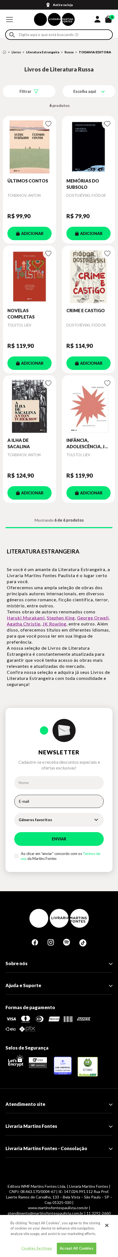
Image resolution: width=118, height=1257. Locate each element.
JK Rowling (54, 623)
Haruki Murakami (26, 617)
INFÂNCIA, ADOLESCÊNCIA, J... (87, 443)
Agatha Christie (23, 623)
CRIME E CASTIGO (85, 310)
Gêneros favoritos (35, 819)
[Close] (106, 1225)
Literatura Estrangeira (42, 52)
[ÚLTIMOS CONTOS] (29, 146)
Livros (16, 52)
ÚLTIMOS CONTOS (27, 180)
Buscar (12, 35)
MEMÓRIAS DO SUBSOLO (82, 183)
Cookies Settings (36, 1248)
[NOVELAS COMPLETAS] (29, 276)
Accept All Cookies (76, 1248)
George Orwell (93, 617)
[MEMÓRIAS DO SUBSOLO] (88, 146)
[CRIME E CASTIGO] (88, 276)
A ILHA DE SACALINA (18, 443)
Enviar (59, 839)
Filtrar (25, 91)
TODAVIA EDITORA (95, 52)
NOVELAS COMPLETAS (21, 313)
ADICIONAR (32, 233)
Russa (69, 52)
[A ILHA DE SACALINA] (29, 406)
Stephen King (61, 617)
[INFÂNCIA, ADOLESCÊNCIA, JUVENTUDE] (88, 406)
